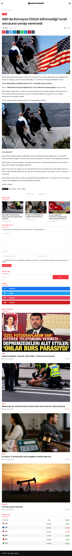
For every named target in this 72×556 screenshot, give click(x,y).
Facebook (12, 288)
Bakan (14, 189)
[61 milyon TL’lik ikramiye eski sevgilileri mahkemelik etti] (36, 207)
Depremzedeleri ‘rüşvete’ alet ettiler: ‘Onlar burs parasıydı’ (28, 356)
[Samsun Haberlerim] (36, 3)
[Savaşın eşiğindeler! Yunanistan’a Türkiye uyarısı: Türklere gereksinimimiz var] (59, 207)
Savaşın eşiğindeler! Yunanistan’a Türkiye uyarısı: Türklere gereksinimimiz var (58, 217)
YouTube (11, 302)
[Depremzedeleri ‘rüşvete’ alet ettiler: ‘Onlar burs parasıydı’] (36, 332)
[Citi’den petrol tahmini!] (36, 483)
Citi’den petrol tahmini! (12, 507)
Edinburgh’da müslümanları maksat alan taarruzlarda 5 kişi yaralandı (12, 217)
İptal (19, 189)
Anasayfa (4, 10)
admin (6, 28)
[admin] (3, 28)
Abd (10, 189)
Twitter (11, 293)
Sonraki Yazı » (42, 194)
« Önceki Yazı (30, 194)
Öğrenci (23, 189)
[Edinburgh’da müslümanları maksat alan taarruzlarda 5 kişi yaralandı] (12, 207)
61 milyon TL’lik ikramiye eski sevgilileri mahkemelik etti (34, 216)
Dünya (10, 10)
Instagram (12, 298)
